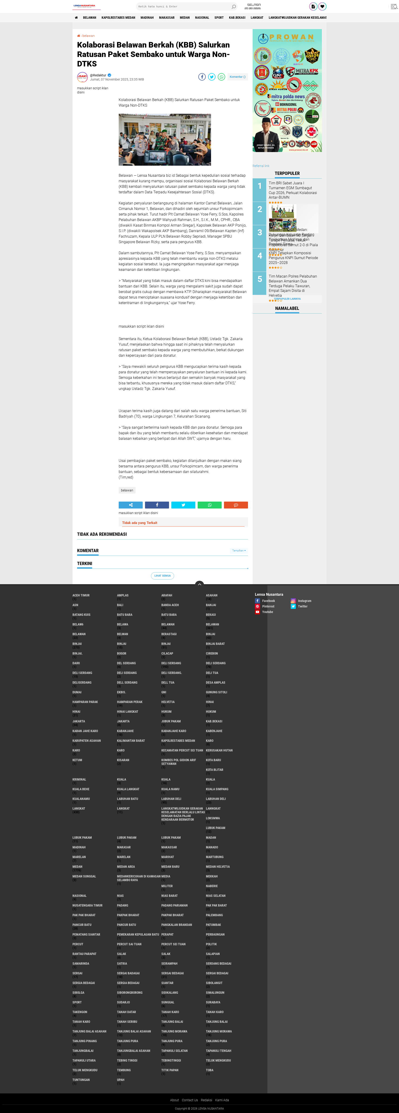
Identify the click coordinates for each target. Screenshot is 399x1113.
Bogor (121, 653)
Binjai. (78, 653)
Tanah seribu (127, 1021)
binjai (210, 634)
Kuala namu (170, 789)
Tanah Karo (81, 1021)
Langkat (123, 808)
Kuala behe (81, 789)
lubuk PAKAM (82, 837)
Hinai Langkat (127, 711)
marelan (79, 857)
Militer (167, 886)
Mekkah (212, 876)
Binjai (77, 644)
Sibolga (78, 992)
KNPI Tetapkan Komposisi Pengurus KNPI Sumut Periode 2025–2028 (293, 258)
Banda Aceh (170, 605)
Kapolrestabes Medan (118, 17)
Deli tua (212, 673)
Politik (211, 944)
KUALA (210, 779)
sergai (77, 973)
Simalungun (215, 992)
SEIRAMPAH (169, 963)
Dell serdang (127, 682)
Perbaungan (215, 934)
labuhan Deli (171, 799)
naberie (212, 886)
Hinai (76, 711)
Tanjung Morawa (219, 1031)
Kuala (165, 779)
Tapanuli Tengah (218, 1051)
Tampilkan (238, 550)
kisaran (123, 760)
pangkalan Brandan (176, 925)
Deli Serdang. (171, 673)
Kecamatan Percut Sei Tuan (182, 750)
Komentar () (238, 76)
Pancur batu (126, 925)
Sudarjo (123, 1002)
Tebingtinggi (171, 1060)
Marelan (123, 857)
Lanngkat (213, 808)
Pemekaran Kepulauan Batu (138, 934)
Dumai (77, 692)
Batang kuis (82, 614)
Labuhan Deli (216, 799)
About (174, 1100)
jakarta (79, 721)
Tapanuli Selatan (174, 1051)
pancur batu (82, 925)
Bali (120, 605)
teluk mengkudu (218, 1060)
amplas (123, 595)
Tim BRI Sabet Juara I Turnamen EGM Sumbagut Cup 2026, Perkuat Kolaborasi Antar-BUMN (293, 190)
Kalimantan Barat (131, 740)
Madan (211, 837)
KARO (120, 750)
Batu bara (124, 614)
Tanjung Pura (216, 1041)
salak (121, 954)
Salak (165, 954)
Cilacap (167, 653)
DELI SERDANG (127, 673)
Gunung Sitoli (216, 692)
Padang (122, 905)
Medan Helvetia (218, 866)
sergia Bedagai (84, 983)
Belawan (212, 624)
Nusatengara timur (88, 905)
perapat (167, 934)
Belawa (122, 624)
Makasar (124, 847)
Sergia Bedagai (128, 983)
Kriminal (79, 779)
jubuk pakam (171, 721)
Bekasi (211, 614)
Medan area (126, 866)
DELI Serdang (82, 673)
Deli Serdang (216, 663)
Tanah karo (215, 1012)
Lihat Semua (162, 575)
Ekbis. (121, 692)
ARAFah (166, 595)
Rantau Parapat (85, 954)
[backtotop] (199, 585)
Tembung (124, 1070)
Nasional (202, 17)
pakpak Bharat (172, 915)
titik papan (169, 1070)
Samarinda (81, 963)
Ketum (77, 760)
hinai (210, 702)
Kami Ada (222, 1100)
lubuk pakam (215, 828)
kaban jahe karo (85, 731)
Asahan (212, 595)
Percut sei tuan (173, 944)
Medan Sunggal (84, 876)
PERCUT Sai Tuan (129, 944)
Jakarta (123, 721)
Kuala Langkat (128, 789)
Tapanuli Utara (84, 1060)
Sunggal (167, 1002)
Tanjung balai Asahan (134, 1031)
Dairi (76, 663)
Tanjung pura (171, 1041)
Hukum (211, 711)
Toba (209, 1070)
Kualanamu (81, 799)
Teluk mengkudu (85, 1070)
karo (209, 740)
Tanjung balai (217, 1021)
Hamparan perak (129, 702)
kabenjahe (214, 731)
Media (165, 876)
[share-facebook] (202, 77)
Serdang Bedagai (218, 963)
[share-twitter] (211, 77)
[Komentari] (236, 505)
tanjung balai (172, 1021)
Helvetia (168, 702)
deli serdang (171, 663)
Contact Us (190, 1100)
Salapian (213, 954)
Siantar (167, 983)
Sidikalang (169, 992)
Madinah (147, 17)
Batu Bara (169, 614)
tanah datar (126, 1012)
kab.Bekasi (237, 17)
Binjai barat (215, 644)
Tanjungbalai (83, 1051)
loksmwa (213, 818)
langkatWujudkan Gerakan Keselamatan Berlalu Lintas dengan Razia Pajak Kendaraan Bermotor (183, 814)
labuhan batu (127, 799)
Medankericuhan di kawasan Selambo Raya (139, 878)
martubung (215, 857)
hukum (166, 711)
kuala (121, 779)
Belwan (122, 634)
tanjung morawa (174, 1031)
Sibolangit (214, 983)
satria (122, 963)
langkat (257, 17)
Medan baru (170, 866)
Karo (76, 750)
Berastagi (169, 634)
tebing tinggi (127, 1060)
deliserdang (82, 682)
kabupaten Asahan (87, 740)
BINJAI (166, 644)
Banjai (211, 605)
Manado (212, 847)
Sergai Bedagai (217, 973)
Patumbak (213, 925)
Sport (219, 17)
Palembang (214, 915)
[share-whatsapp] (221, 77)
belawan (88, 36)
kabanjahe (125, 731)
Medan (185, 17)
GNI (163, 692)
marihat (167, 857)
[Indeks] (313, 6)
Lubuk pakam (126, 837)
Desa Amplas (215, 682)
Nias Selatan (216, 896)
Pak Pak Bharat (84, 915)
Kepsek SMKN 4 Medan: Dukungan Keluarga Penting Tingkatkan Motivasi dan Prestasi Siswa (291, 236)
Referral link (261, 166)
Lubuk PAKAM (171, 837)
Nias (120, 896)
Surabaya (213, 1002)
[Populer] (322, 6)
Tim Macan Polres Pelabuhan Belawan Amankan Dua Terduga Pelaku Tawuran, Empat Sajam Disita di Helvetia (293, 286)
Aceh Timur (81, 595)
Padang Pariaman (174, 905)
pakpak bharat (128, 915)
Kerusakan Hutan (219, 750)
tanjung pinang (85, 1041)
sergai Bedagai (172, 973)
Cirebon (212, 653)
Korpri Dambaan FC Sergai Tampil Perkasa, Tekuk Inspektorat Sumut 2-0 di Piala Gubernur (293, 242)
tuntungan (81, 1080)
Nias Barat (169, 896)
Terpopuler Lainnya (287, 298)
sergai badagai (128, 973)
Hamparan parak (85, 702)
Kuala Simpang (217, 789)
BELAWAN (89, 17)
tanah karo (170, 1012)
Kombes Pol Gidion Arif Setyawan (178, 762)
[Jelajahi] (393, 6)
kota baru (213, 760)
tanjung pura (127, 1041)
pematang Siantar (86, 934)
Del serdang (126, 663)
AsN (75, 605)
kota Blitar (214, 770)
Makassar (167, 17)
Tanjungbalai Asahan (133, 1051)
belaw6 (78, 624)
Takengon (80, 1012)
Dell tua (167, 682)
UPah (120, 1080)
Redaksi (206, 1100)
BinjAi (121, 644)
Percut (78, 944)
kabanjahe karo (173, 731)
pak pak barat (216, 905)
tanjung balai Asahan (89, 1031)
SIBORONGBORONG (129, 992)
